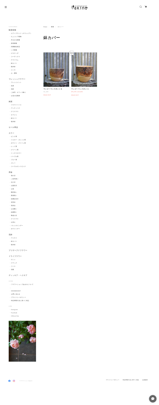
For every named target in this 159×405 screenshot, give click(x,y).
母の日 (13, 176)
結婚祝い (14, 212)
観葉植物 (12, 30)
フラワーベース (16, 105)
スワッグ (14, 263)
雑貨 (52, 27)
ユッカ (13, 70)
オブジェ (14, 115)
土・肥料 (14, 73)
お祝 (12, 189)
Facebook (14, 313)
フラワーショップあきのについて (22, 284)
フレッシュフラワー (17, 79)
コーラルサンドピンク (18, 166)
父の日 (13, 182)
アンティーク (15, 108)
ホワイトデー (15, 229)
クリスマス (15, 111)
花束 (12, 86)
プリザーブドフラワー (18, 250)
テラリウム (15, 60)
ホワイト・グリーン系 (18, 143)
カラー (11, 133)
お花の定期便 (15, 96)
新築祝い (14, 195)
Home (45, 27)
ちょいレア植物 (16, 37)
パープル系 (15, 156)
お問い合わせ (15, 294)
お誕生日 (14, 185)
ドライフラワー (15, 256)
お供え (13, 222)
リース (13, 266)
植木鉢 (13, 67)
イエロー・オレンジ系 (18, 140)
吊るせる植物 (15, 40)
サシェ (13, 260)
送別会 (13, 202)
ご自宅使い (15, 179)
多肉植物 (14, 43)
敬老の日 (14, 215)
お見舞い (14, 209)
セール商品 (13, 127)
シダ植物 (14, 50)
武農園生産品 (15, 47)
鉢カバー (14, 63)
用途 (10, 172)
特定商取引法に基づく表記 (20, 301)
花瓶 (12, 269)
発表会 (13, 205)
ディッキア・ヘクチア (18, 275)
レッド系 (14, 146)
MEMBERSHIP (16, 291)
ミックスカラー (16, 153)
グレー (13, 163)
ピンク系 (14, 136)
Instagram (14, 309)
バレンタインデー (17, 225)
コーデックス (15, 57)
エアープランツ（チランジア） (21, 33)
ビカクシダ (15, 53)
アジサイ (14, 238)
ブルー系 (14, 160)
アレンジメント (16, 82)
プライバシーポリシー (18, 297)
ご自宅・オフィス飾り (18, 92)
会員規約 (145, 380)
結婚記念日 (15, 199)
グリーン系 (15, 150)
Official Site (15, 316)
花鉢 (12, 89)
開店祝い (14, 192)
